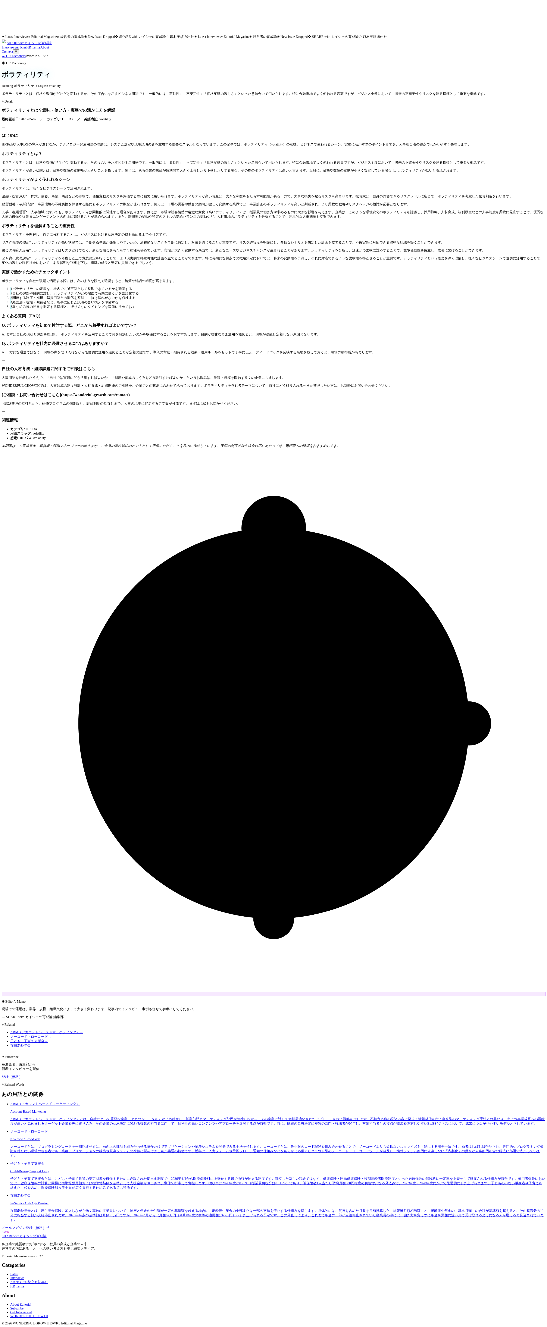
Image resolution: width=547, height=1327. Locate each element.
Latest (14, 1274)
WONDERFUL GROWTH (29, 1316)
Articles (21, 47)
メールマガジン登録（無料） (24, 1228)
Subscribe (17, 1308)
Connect (7, 51)
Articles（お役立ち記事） (29, 1282)
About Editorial (20, 1304)
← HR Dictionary (14, 56)
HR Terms (33, 47)
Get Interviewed (21, 1312)
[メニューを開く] (16, 51)
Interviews (9, 47)
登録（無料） (12, 1077)
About (44, 47)
